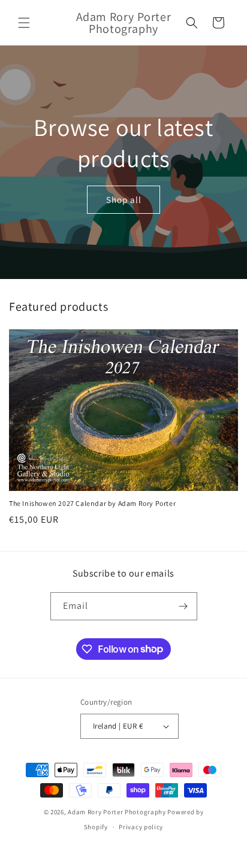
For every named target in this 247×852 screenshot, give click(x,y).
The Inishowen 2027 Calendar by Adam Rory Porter (92, 503)
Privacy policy (141, 827)
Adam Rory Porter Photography (117, 812)
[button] (24, 23)
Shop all (123, 199)
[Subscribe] (183, 606)
